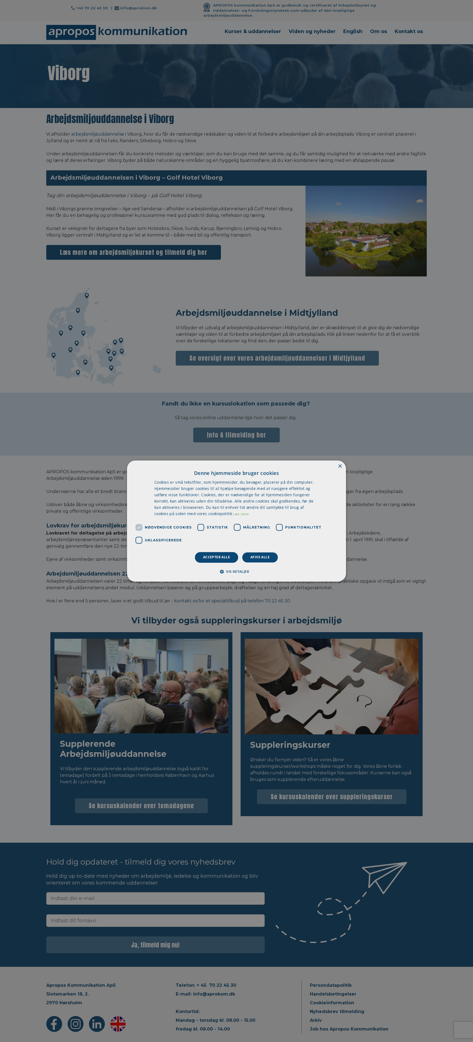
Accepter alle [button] (216, 557)
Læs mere (241, 514)
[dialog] (236, 521)
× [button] (340, 466)
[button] (236, 571)
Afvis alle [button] (260, 557)
